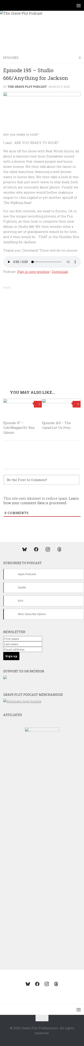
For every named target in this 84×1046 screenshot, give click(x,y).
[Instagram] (48, 549)
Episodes (11, 58)
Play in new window (33, 271)
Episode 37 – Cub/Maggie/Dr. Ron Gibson (19, 428)
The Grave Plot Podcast (27, 87)
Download (60, 271)
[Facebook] (36, 549)
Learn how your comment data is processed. (41, 500)
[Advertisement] (42, 346)
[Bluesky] (24, 549)
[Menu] (78, 5)
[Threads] (59, 549)
